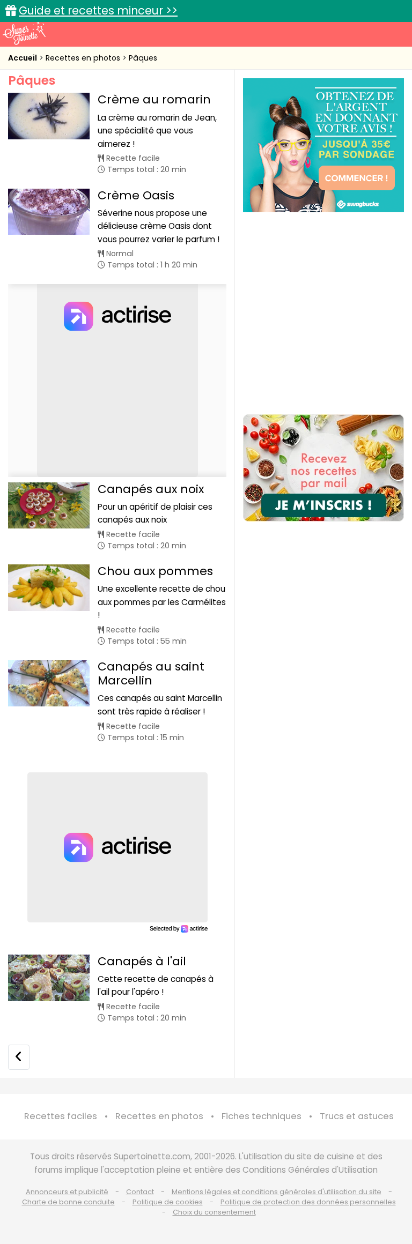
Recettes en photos (84, 58)
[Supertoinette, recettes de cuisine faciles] (24, 33)
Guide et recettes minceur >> (98, 10)
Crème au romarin (154, 99)
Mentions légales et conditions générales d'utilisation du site (276, 1191)
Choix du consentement (214, 1212)
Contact (140, 1191)
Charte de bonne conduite (68, 1201)
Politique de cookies (168, 1201)
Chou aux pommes (155, 571)
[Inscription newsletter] (323, 468)
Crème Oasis (136, 195)
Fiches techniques (261, 1116)
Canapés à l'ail (142, 961)
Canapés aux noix (151, 489)
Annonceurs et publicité (67, 1191)
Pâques (143, 58)
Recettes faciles (60, 1116)
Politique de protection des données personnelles (308, 1201)
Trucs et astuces (357, 1116)
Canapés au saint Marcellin (151, 673)
